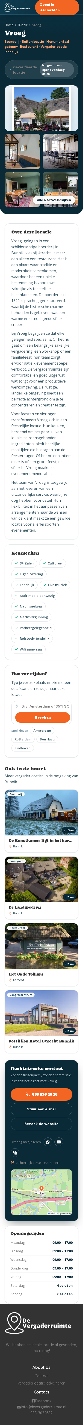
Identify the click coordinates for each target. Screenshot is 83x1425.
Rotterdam (23, 739)
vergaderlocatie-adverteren (41, 1383)
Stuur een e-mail (41, 1109)
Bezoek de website (41, 1124)
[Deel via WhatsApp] (48, 1141)
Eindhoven (22, 748)
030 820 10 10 (44, 1094)
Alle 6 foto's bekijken (54, 200)
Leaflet (52, 1213)
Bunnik (22, 25)
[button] (41, 1189)
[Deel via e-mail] (58, 1141)
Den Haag (47, 739)
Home (9, 25)
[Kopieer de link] (15, 1152)
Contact (42, 1375)
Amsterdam (42, 730)
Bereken (43, 717)
